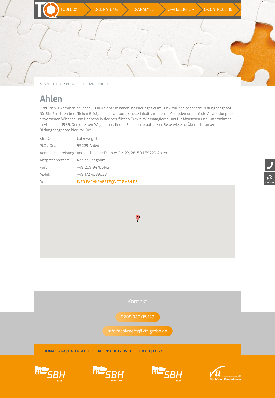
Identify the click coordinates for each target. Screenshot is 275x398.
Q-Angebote (179, 9)
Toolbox (69, 9)
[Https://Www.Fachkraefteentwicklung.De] (44, 9)
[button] (138, 218)
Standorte (95, 84)
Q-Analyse (143, 9)
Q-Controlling (218, 9)
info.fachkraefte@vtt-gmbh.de (107, 181)
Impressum (55, 351)
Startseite (49, 84)
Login (158, 351)
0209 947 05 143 (137, 317)
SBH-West (72, 84)
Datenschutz (80, 351)
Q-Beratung (106, 9)
